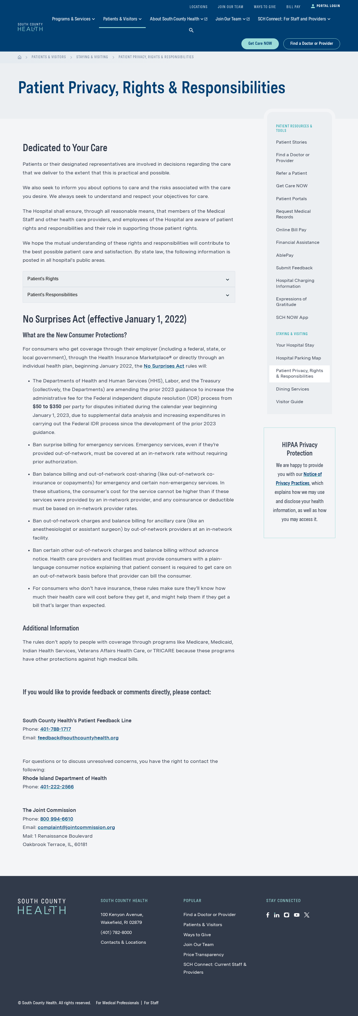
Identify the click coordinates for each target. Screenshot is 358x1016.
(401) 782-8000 (116, 933)
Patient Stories (291, 142)
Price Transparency (203, 955)
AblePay (284, 255)
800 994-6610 (56, 819)
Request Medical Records (293, 214)
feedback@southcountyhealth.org (78, 738)
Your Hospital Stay (295, 345)
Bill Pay (293, 7)
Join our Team (230, 7)
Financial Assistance (297, 242)
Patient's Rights (42, 278)
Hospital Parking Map (298, 358)
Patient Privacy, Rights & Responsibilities (156, 57)
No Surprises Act (164, 366)
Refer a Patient (291, 173)
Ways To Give (265, 7)
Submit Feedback (294, 268)
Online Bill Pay (291, 230)
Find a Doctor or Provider (311, 43)
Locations (199, 7)
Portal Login (328, 6)
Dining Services (292, 389)
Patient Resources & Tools (294, 129)
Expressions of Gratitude (291, 302)
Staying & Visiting (92, 57)
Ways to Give (197, 935)
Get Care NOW (260, 43)
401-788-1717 (55, 729)
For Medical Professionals (117, 1003)
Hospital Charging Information (295, 284)
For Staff (151, 1003)
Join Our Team (198, 945)
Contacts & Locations (123, 942)
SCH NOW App (292, 318)
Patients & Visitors (49, 57)
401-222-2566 (57, 787)
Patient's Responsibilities (52, 294)
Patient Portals (291, 199)
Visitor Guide (289, 402)
